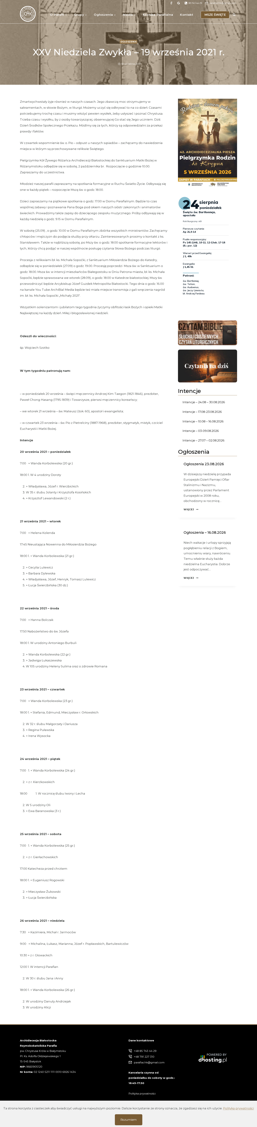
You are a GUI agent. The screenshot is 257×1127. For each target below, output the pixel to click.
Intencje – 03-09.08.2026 (201, 431)
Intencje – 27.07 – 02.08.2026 (203, 440)
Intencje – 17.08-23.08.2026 (202, 412)
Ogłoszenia (128, 41)
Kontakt (186, 14)
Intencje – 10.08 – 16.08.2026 (203, 421)
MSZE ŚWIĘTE (215, 14)
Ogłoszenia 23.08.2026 (204, 464)
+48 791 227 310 (144, 1056)
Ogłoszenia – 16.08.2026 (205, 532)
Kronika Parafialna (158, 14)
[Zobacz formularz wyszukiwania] (234, 15)
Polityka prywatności (238, 1108)
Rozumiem (128, 1119)
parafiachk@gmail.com (149, 1062)
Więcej (191, 509)
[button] (207, 143)
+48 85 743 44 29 (145, 1051)
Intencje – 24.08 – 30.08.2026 (204, 402)
